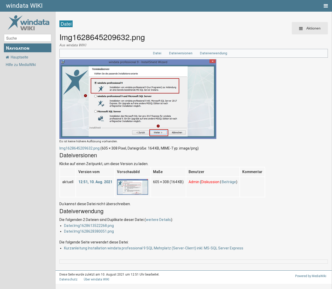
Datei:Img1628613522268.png (89, 226)
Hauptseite (19, 57)
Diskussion (210, 182)
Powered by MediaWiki (310, 276)
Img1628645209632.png (79, 148)
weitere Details (158, 220)
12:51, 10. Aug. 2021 (95, 182)
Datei (157, 53)
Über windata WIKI (96, 279)
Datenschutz (68, 279)
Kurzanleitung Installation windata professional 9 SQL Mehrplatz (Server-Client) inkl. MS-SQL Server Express (153, 248)
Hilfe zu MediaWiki (21, 64)
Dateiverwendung (213, 53)
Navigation (17, 48)
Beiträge (229, 182)
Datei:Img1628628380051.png (89, 231)
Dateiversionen (180, 53)
